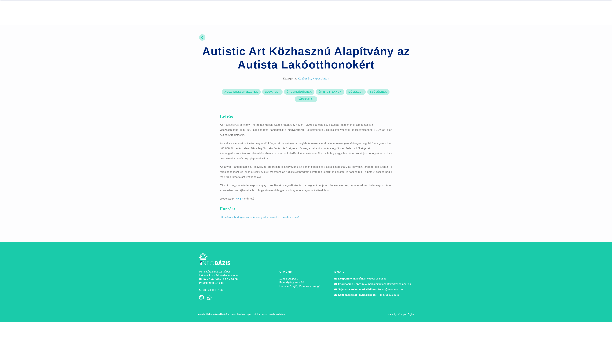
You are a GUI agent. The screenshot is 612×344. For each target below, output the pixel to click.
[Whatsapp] (209, 297)
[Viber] (201, 297)
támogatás (305, 99)
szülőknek (378, 91)
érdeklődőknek (299, 91)
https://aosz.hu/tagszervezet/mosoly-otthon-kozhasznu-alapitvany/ (259, 217)
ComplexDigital (406, 314)
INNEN (239, 198)
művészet (355, 91)
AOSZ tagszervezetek (241, 91)
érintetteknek (330, 91)
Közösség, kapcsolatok (313, 78)
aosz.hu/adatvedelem (273, 314)
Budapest (272, 91)
